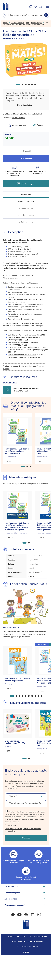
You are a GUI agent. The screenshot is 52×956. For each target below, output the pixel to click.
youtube (19, 914)
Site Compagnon (28, 184)
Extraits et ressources (26, 201)
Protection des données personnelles (28, 941)
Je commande (26, 158)
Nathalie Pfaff (37, 114)
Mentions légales (40, 936)
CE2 (43, 335)
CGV (23, 936)
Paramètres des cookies (29, 946)
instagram (39, 914)
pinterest (26, 914)
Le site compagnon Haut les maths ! (22, 354)
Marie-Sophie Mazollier (22, 114)
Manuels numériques (26, 215)
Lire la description (24, 105)
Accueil (5, 23)
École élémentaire (17, 23)
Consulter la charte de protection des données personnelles (23, 829)
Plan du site (14, 936)
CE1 (27, 23)
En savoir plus (10, 825)
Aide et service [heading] (11, 899)
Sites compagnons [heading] (12, 893)
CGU (29, 936)
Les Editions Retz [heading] (12, 887)
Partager (40, 125)
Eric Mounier (8, 114)
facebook (13, 914)
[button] (26, 60)
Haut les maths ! (18, 117)
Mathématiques (36, 23)
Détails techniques (26, 222)
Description (26, 194)
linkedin (32, 914)
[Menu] (47, 6)
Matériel (8, 134)
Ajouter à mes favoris (19, 125)
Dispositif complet (26, 208)
